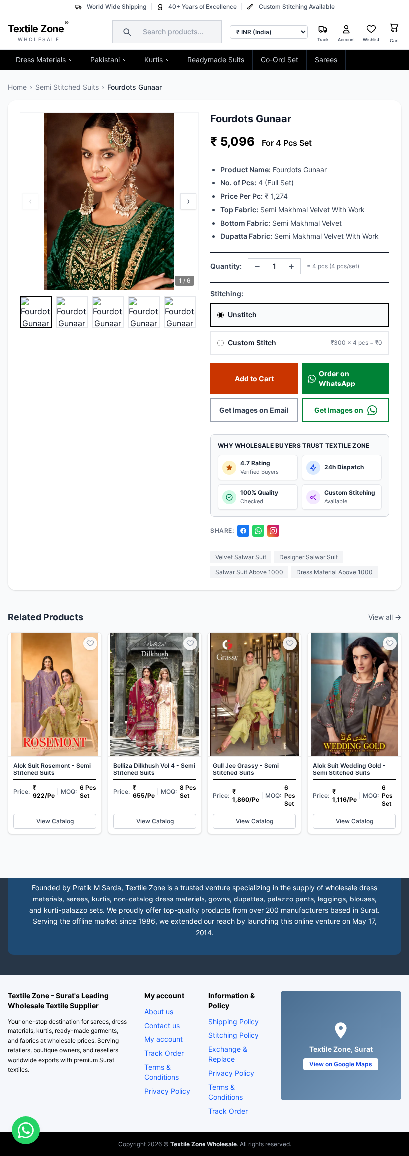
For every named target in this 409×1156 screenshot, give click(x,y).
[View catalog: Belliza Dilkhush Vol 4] (154, 733)
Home (17, 87)
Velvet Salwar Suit (240, 557)
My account (163, 1039)
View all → (384, 617)
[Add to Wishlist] (90, 643)
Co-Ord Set (279, 59)
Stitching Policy (233, 1035)
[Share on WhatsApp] (258, 531)
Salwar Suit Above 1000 (249, 572)
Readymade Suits (215, 59)
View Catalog (55, 821)
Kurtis (153, 59)
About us (158, 1011)
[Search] (126, 32)
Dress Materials (41, 59)
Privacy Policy (167, 1091)
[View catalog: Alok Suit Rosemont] (54, 733)
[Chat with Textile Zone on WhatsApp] (26, 1130)
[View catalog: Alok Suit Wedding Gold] (354, 733)
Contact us (162, 1025)
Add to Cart (254, 378)
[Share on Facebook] (243, 531)
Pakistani (105, 59)
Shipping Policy (233, 1021)
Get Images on (338, 410)
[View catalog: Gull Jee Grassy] (254, 733)
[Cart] (394, 29)
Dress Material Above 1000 (334, 572)
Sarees (326, 59)
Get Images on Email (254, 410)
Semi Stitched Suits (67, 87)
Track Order (164, 1053)
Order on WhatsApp (337, 378)
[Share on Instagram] (273, 531)
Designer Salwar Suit (308, 557)
